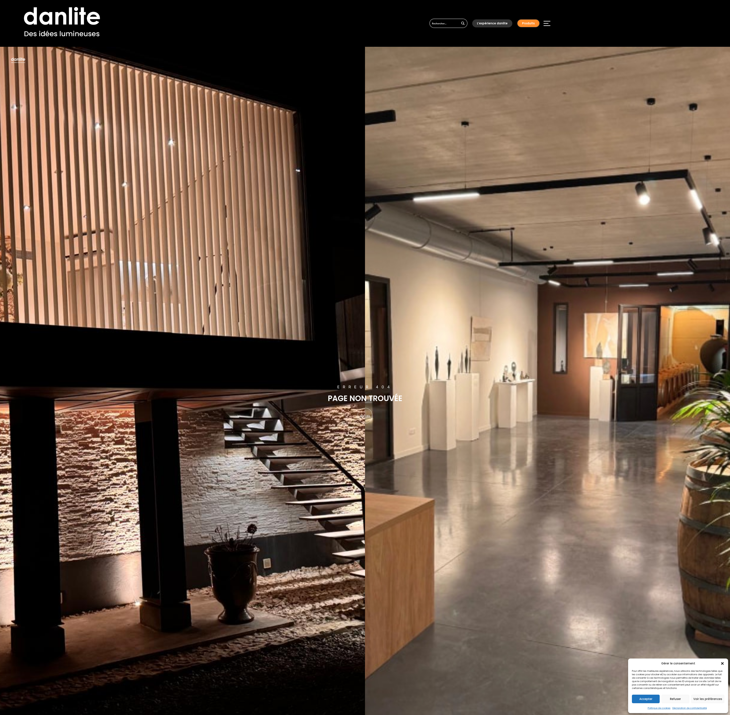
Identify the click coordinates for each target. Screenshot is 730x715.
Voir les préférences (707, 699)
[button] (722, 663)
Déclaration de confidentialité (689, 708)
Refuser (675, 699)
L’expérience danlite (492, 23)
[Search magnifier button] (463, 23)
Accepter (645, 699)
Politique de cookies (659, 708)
